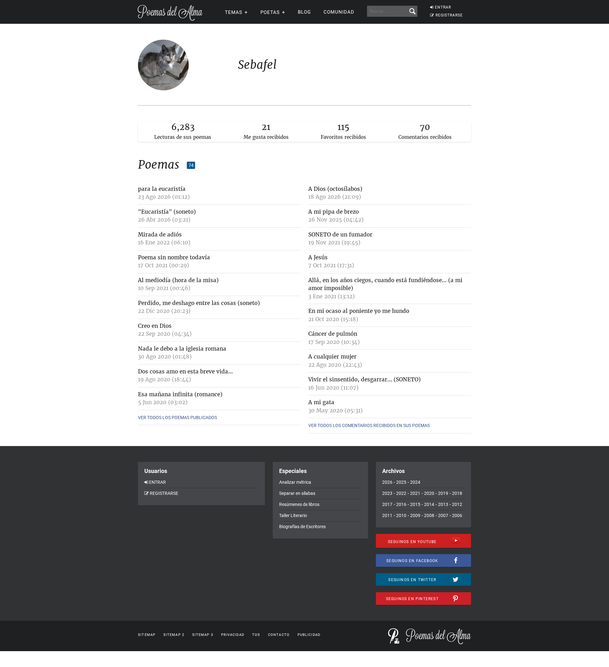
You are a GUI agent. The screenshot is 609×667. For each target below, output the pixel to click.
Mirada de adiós (160, 234)
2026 (387, 482)
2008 (429, 515)
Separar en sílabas (297, 493)
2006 (457, 515)
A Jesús (318, 257)
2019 (443, 493)
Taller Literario (293, 515)
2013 (443, 504)
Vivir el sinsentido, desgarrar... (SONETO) (364, 379)
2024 (415, 482)
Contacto (279, 635)
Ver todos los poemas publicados (177, 417)
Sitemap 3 (202, 635)
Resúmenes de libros (299, 504)
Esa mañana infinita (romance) (180, 394)
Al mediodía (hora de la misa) (178, 280)
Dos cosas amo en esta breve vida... (185, 371)
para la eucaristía (162, 188)
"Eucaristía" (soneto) (167, 211)
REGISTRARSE (449, 15)
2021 (415, 493)
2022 (401, 493)
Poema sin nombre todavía (174, 257)
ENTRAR (443, 7)
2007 (443, 515)
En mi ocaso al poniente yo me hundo (358, 311)
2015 (415, 504)
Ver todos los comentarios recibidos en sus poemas (369, 425)
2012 (457, 504)
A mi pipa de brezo (333, 211)
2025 (401, 482)
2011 (387, 515)
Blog (304, 12)
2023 (387, 493)
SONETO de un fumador (340, 234)
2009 (415, 515)
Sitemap (146, 635)
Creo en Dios (155, 325)
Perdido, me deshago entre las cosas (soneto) (199, 303)
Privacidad (232, 635)
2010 (401, 515)
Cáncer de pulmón (332, 333)
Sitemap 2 (173, 635)
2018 (457, 493)
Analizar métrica (295, 482)
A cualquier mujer (332, 356)
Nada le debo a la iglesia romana (182, 348)
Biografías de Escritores (302, 526)
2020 (429, 493)
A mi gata (321, 402)
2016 (401, 504)
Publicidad (309, 635)
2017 (387, 504)
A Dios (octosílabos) (335, 188)
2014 (429, 504)
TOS (256, 635)
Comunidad (339, 12)
